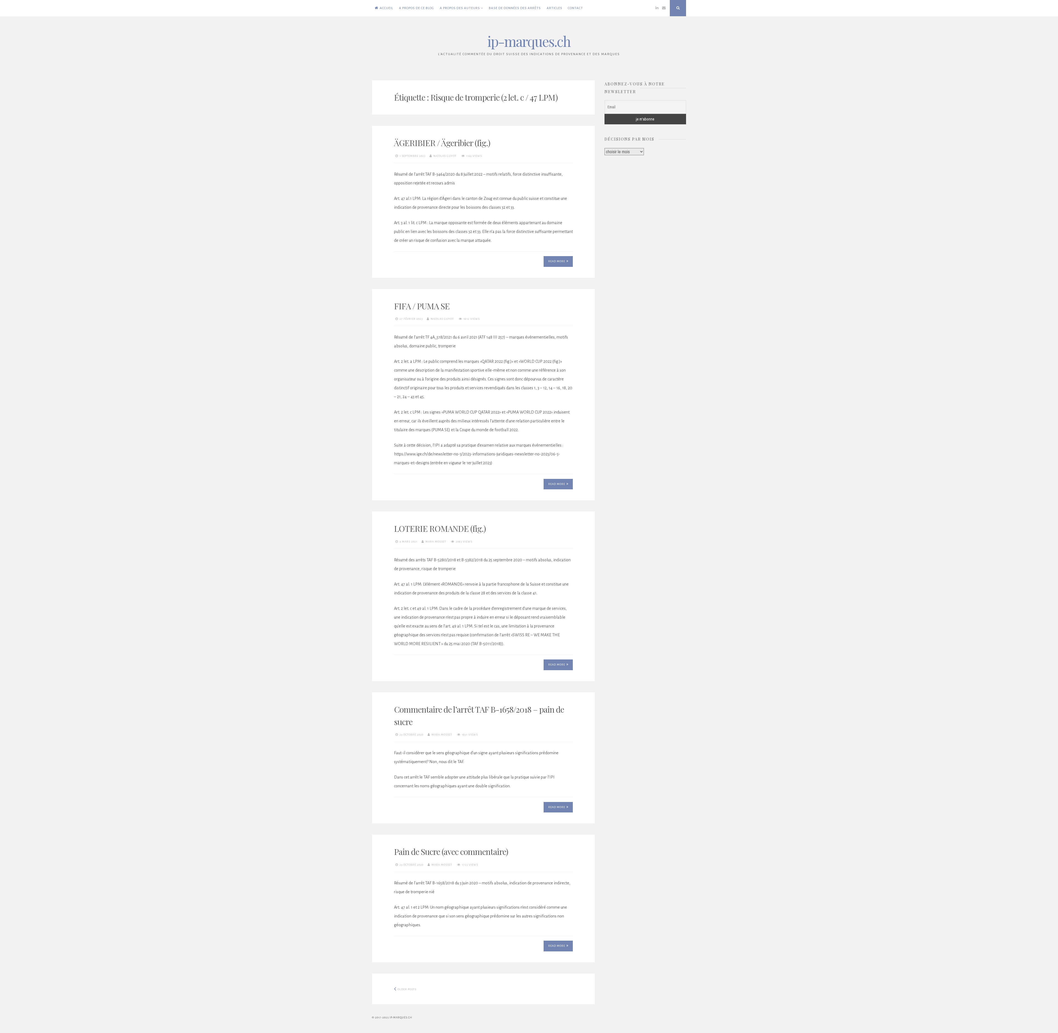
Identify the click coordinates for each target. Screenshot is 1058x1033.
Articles (554, 8)
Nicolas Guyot (445, 155)
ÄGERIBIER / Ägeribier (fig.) (442, 142)
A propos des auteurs (460, 8)
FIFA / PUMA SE (422, 306)
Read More (556, 261)
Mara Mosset (435, 541)
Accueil (386, 8)
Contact (575, 8)
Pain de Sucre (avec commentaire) (451, 851)
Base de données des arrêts (515, 8)
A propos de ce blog (416, 8)
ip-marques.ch (529, 41)
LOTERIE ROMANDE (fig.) (440, 528)
